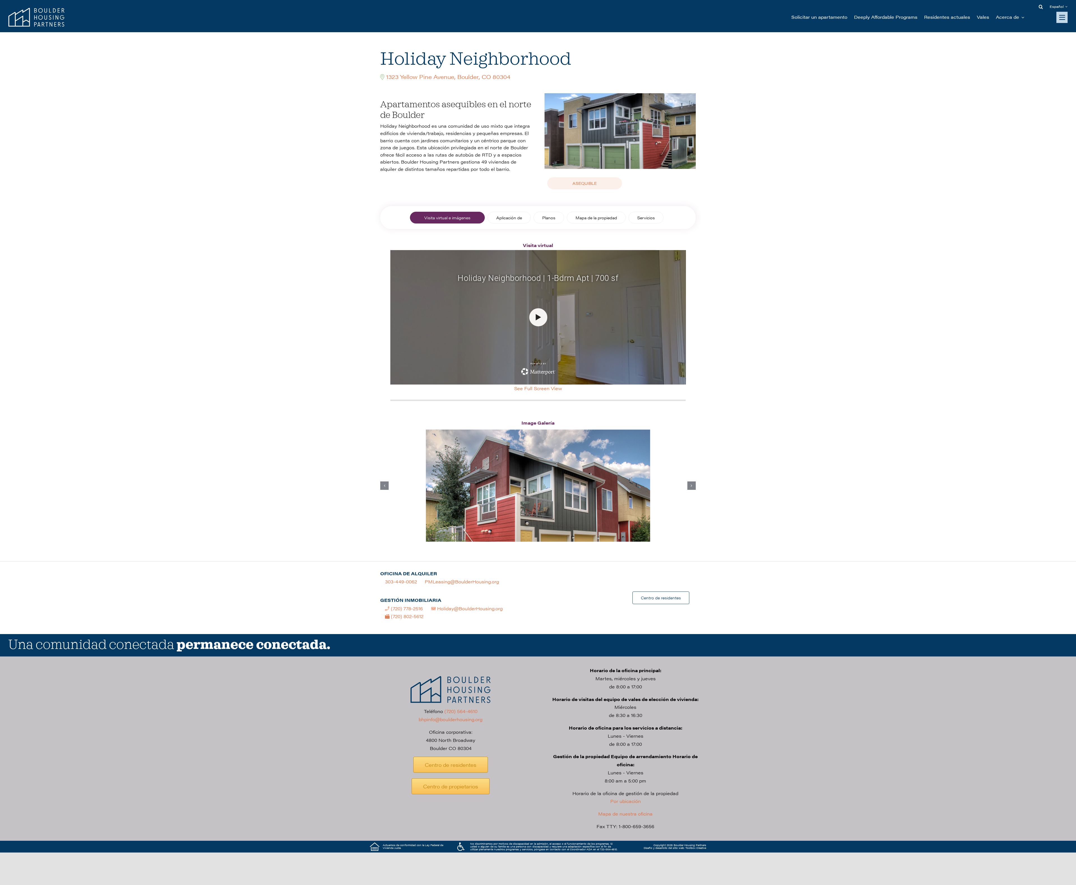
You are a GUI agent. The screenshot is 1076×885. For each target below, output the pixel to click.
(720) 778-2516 (406, 608)
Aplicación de (509, 217)
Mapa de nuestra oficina (625, 814)
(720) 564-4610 (460, 711)
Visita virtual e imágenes (447, 217)
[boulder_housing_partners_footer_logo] (451, 678)
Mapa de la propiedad (596, 217)
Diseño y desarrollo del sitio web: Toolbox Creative (675, 848)
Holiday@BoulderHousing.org (469, 608)
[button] (1041, 6)
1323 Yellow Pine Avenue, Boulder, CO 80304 (448, 77)
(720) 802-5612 (406, 616)
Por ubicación (625, 801)
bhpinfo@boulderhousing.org (451, 719)
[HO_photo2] (538, 486)
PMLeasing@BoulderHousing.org (462, 581)
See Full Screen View (538, 388)
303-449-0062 (401, 581)
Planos (548, 217)
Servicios (646, 217)
